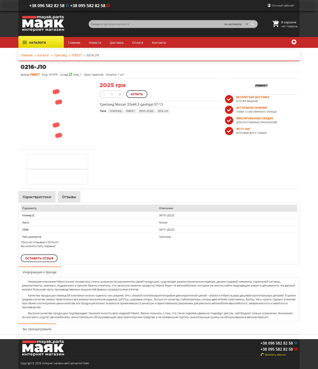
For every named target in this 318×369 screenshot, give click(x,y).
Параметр (29, 208)
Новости (95, 42)
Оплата (137, 42)
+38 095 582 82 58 (88, 5)
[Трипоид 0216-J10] (57, 112)
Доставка (117, 42)
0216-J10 (163, 111)
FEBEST (130, 111)
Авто (25, 222)
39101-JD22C (146, 111)
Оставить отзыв (39, 258)
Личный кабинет (283, 5)
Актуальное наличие (251, 107)
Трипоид (115, 111)
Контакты (159, 42)
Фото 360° (243, 129)
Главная (74, 42)
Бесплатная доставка (252, 97)
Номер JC (28, 215)
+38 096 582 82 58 (47, 5)
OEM (25, 229)
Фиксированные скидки (254, 118)
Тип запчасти (31, 237)
